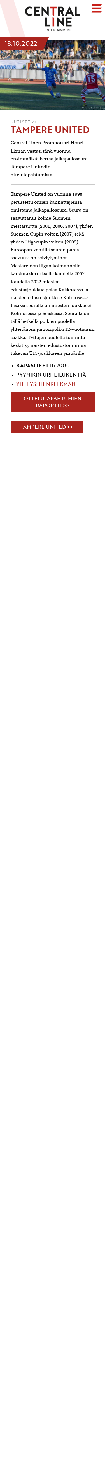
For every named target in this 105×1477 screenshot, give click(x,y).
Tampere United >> (47, 426)
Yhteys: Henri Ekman (46, 384)
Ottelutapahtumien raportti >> (52, 402)
